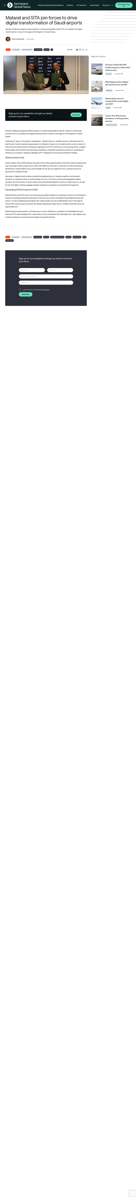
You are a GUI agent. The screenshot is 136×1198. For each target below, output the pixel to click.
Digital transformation (57, 237)
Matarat (68, 237)
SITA (84, 237)
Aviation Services (27, 50)
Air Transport (81, 5)
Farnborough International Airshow (50, 5)
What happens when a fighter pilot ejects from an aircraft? (116, 83)
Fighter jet (109, 90)
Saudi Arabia (77, 237)
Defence (70, 5)
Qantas (108, 108)
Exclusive (108, 74)
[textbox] (44, 283)
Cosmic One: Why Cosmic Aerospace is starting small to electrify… (117, 118)
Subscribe (76, 115)
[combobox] (46, 283)
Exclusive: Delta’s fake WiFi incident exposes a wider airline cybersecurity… (117, 67)
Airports (46, 50)
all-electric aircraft (111, 125)
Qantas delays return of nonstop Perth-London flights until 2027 (116, 101)
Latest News (94, 5)
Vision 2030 (9, 240)
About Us (106, 5)
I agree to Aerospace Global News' (36, 290)
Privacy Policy (46, 290)
